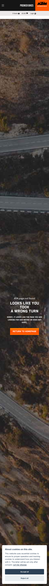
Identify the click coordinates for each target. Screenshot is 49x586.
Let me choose (20, 565)
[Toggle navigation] (3, 5)
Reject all (24, 578)
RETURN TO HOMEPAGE (24, 331)
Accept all (24, 572)
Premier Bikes (26, 5)
